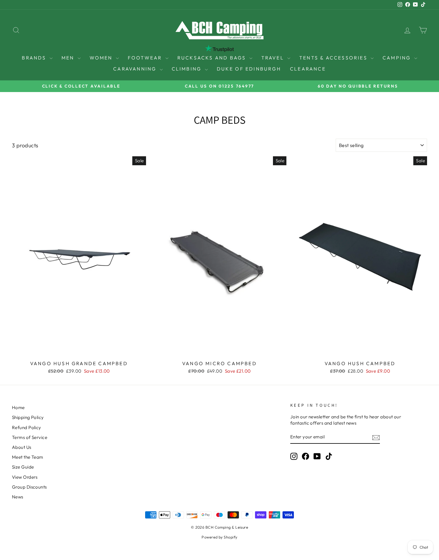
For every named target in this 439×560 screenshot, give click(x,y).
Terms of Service (29, 437)
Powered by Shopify (219, 537)
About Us (21, 447)
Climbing (187, 69)
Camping (398, 58)
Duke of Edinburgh (249, 69)
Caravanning (135, 69)
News (17, 497)
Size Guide (23, 467)
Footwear (146, 58)
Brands (35, 58)
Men (69, 58)
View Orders (25, 477)
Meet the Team (27, 457)
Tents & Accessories (334, 58)
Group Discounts (29, 487)
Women (102, 58)
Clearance (308, 69)
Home (18, 407)
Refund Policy (26, 427)
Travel (273, 58)
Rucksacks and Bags (212, 58)
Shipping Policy (28, 417)
